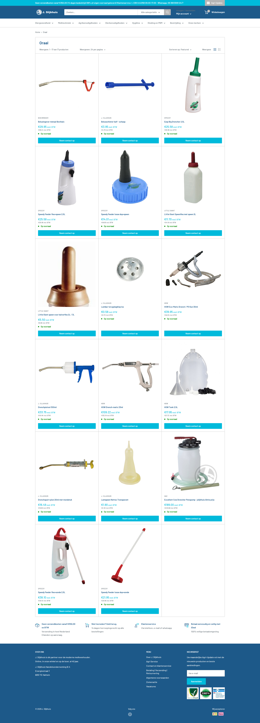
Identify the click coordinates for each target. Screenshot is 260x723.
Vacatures (151, 686)
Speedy (167, 118)
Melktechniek (64, 23)
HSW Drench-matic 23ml (112, 407)
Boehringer (43, 118)
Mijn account (182, 13)
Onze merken (194, 23)
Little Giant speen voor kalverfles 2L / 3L (56, 314)
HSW (166, 303)
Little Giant (169, 210)
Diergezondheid (42, 23)
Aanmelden (196, 681)
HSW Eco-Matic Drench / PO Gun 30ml (181, 307)
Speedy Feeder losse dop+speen (115, 214)
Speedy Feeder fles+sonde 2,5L (51, 592)
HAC (166, 496)
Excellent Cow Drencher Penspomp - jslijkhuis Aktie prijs (189, 499)
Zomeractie (151, 682)
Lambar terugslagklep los (112, 307)
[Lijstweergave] (219, 49)
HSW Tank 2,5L (171, 407)
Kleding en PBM (155, 23)
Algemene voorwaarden (157, 677)
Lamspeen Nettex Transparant (114, 499)
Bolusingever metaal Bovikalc (51, 121)
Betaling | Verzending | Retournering (156, 671)
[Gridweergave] (215, 49)
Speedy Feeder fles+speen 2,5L (51, 214)
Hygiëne (136, 23)
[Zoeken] (167, 12)
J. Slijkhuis (106, 118)
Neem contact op (66, 140)
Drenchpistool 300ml (47, 407)
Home (37, 32)
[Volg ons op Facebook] (130, 714)
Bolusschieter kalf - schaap (113, 121)
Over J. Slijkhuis (153, 657)
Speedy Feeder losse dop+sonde (115, 592)
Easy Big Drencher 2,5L (174, 121)
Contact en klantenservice (158, 665)
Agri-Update (216, 3)
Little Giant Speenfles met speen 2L (180, 214)
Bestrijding (175, 23)
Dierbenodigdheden (114, 23)
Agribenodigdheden (88, 23)
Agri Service (152, 661)
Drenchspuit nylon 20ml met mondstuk (55, 499)
